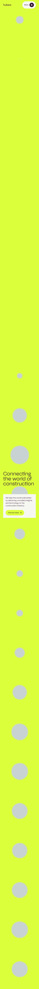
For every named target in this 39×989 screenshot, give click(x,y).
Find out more (13, 513)
